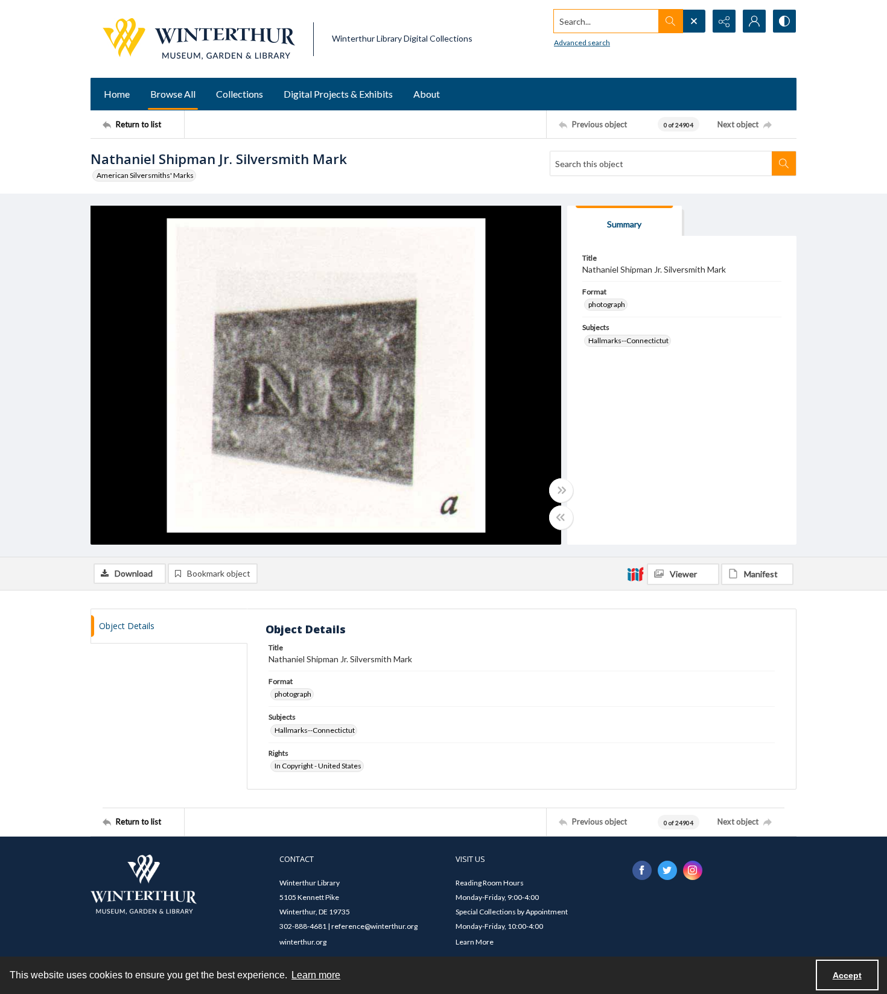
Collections (239, 94)
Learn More (475, 941)
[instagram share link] (692, 870)
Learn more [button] (315, 975)
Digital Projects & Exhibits (338, 94)
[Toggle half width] (561, 517)
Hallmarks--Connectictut (628, 340)
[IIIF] (635, 573)
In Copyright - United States (318, 765)
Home (117, 94)
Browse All (173, 94)
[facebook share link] (642, 870)
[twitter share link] (667, 870)
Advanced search (582, 42)
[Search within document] (784, 163)
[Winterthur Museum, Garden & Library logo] (199, 39)
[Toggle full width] (561, 490)
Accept (847, 975)
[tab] (624, 221)
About (426, 94)
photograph (606, 304)
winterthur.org (302, 941)
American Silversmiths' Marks (145, 175)
